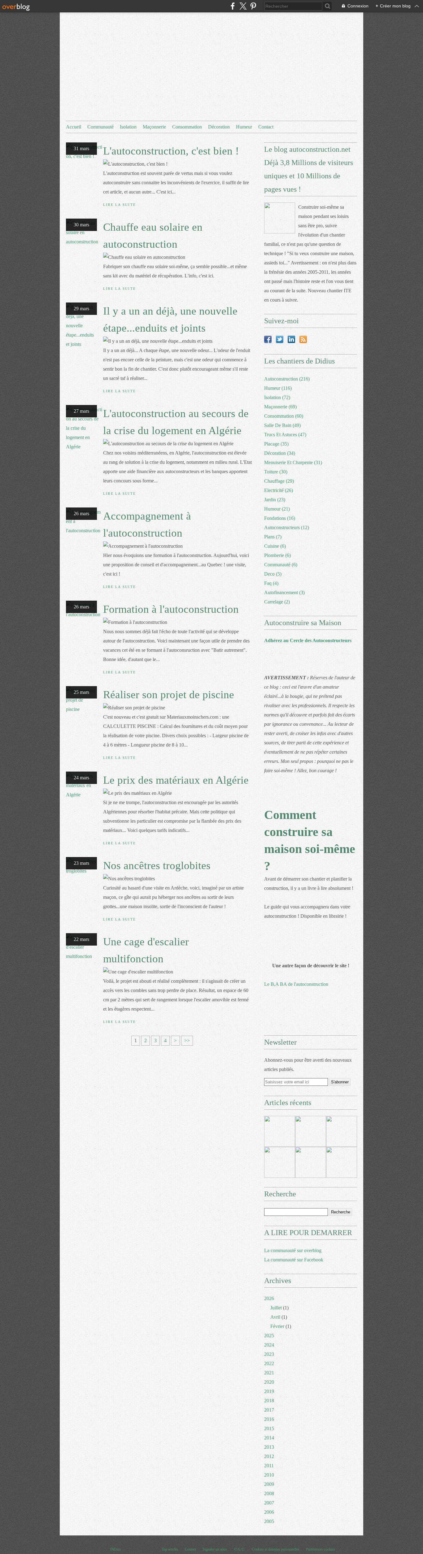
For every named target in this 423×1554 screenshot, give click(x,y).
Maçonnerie (154, 126)
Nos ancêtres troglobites (157, 866)
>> (187, 1040)
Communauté (100, 126)
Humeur (244, 126)
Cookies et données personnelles (275, 1549)
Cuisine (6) (275, 546)
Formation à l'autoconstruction (171, 609)
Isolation (128, 126)
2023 (269, 1354)
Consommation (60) (283, 416)
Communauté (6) (280, 564)
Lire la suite (119, 205)
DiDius (115, 1549)
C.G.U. (239, 1549)
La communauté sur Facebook (293, 1259)
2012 (269, 1456)
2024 (269, 1344)
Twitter (279, 339)
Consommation (187, 126)
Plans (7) (272, 536)
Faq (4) (271, 583)
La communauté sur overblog (292, 1250)
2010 (269, 1475)
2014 (269, 1437)
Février (277, 1326)
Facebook (268, 339)
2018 (269, 1400)
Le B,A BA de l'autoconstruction (296, 984)
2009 (269, 1484)
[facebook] (233, 6)
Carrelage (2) (277, 601)
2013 (269, 1447)
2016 (269, 1419)
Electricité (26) (278, 490)
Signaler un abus (215, 1549)
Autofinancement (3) (284, 592)
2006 (269, 1512)
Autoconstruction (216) (287, 378)
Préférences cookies (320, 1549)
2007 (269, 1502)
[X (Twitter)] (243, 6)
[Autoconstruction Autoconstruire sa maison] (279, 217)
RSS (303, 339)
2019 (269, 1391)
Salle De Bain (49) (282, 425)
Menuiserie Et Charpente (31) (293, 462)
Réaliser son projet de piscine (168, 695)
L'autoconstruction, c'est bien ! (171, 151)
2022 (269, 1363)
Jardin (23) (274, 499)
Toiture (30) (275, 471)
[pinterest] (253, 6)
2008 (269, 1493)
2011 (269, 1465)
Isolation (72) (277, 397)
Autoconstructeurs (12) (286, 527)
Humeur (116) (278, 388)
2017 (269, 1410)
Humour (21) (277, 508)
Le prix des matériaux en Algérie (176, 780)
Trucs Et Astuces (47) (285, 434)
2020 (269, 1382)
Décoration (219, 126)
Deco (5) (272, 574)
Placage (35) (276, 443)
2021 (269, 1372)
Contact (265, 126)
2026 (269, 1298)
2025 (269, 1335)
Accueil (73, 126)
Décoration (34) (279, 453)
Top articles (170, 1549)
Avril (275, 1317)
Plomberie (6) (277, 555)
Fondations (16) (279, 518)
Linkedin (291, 339)
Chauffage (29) (279, 481)
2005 (269, 1521)
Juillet (276, 1307)
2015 (269, 1428)
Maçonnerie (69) (280, 406)
